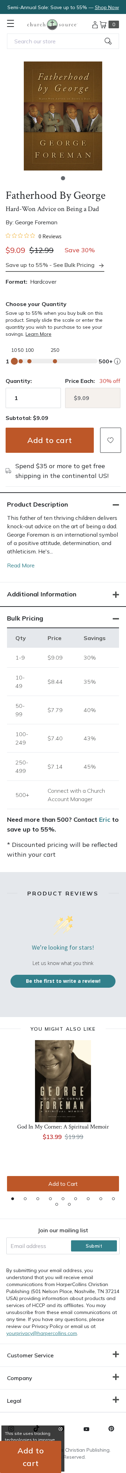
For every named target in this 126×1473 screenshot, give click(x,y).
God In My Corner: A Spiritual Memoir (63, 1127)
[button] (63, 178)
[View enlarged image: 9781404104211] (63, 115)
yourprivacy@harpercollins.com (41, 1333)
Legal (14, 1400)
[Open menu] (10, 23)
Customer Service (30, 1355)
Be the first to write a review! (63, 981)
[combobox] (63, 41)
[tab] (12, 1198)
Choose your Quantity (36, 303)
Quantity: (19, 380)
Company (19, 1377)
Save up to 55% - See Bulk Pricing (50, 264)
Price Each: (80, 380)
